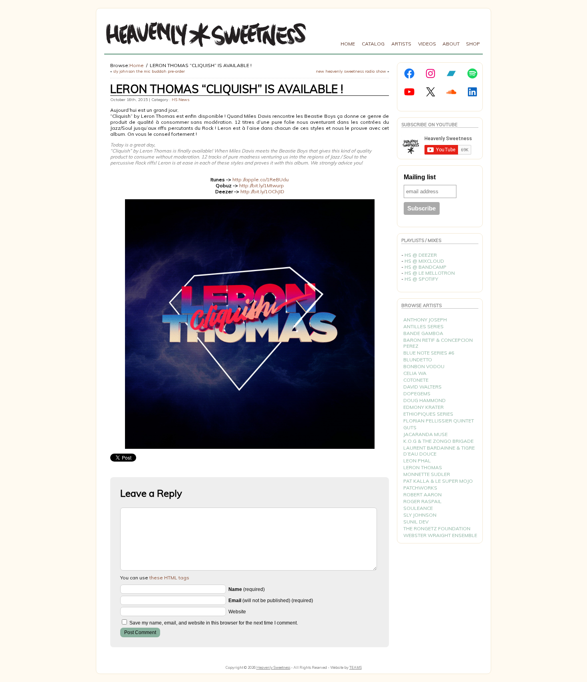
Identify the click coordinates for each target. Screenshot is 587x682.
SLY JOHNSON (419, 515)
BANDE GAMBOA (423, 333)
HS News (180, 99)
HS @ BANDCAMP (425, 267)
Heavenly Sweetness (273, 667)
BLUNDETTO (417, 360)
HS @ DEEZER (421, 255)
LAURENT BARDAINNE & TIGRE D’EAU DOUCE (439, 451)
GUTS (409, 427)
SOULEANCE (418, 508)
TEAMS (355, 667)
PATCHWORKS (420, 488)
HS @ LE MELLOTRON (430, 273)
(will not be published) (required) (270, 600)
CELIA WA (414, 373)
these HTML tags (169, 578)
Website (237, 612)
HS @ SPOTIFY (421, 279)
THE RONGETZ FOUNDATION (436, 528)
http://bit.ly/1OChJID (262, 191)
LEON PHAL (417, 461)
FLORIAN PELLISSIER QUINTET (438, 421)
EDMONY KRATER (423, 407)
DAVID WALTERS (422, 387)
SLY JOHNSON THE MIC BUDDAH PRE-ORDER (149, 71)
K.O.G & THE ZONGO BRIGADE (438, 441)
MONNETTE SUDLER (426, 474)
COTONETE (415, 380)
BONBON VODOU (423, 366)
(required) (246, 589)
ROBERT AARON (422, 495)
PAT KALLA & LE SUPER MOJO (438, 481)
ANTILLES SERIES (423, 326)
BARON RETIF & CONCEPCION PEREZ (438, 343)
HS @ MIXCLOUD (424, 261)
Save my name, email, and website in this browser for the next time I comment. (213, 623)
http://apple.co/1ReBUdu (260, 179)
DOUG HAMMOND (424, 400)
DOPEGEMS (416, 394)
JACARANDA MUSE (425, 434)
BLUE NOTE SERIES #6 (428, 353)
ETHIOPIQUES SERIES (428, 414)
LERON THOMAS (422, 467)
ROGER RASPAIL (422, 501)
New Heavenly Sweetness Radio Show (351, 71)
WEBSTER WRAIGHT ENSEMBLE (440, 535)
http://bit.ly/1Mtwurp (261, 185)
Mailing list (420, 177)
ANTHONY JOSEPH (425, 320)
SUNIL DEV (415, 522)
